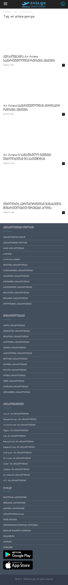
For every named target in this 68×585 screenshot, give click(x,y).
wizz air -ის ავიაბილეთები (16, 414)
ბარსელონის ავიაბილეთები (17, 353)
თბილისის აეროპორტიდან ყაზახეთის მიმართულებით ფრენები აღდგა (32, 206)
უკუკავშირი (9, 536)
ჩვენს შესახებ (10, 520)
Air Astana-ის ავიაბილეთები (16, 475)
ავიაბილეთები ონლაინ (15, 243)
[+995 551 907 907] (64, 5)
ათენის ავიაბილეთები (14, 348)
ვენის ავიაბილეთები (13, 381)
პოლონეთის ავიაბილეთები (17, 304)
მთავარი (6, 12)
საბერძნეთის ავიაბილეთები (17, 287)
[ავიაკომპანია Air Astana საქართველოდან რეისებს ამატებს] (34, 37)
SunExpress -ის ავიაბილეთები (17, 453)
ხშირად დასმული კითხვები (17, 531)
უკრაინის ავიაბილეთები (15, 298)
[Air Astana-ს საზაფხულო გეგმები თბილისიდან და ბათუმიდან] (34, 136)
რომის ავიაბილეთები (14, 376)
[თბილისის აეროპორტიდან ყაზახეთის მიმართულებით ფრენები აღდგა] (34, 185)
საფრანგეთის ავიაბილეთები (18, 271)
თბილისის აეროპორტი (15, 497)
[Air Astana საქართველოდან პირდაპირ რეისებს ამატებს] (34, 86)
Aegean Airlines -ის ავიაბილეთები (19, 447)
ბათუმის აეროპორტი (13, 508)
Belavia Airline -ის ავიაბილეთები (18, 442)
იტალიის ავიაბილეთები (15, 265)
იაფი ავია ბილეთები (13, 248)
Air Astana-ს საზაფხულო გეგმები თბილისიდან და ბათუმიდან (27, 157)
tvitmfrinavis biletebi (11, 259)
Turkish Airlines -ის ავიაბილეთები (19, 425)
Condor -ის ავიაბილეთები (15, 464)
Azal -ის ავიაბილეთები (14, 436)
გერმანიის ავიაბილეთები (16, 282)
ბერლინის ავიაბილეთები (16, 342)
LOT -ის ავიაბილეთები (14, 481)
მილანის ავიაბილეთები (15, 359)
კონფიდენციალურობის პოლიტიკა (20, 525)
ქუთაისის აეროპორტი (14, 503)
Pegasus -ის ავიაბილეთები (15, 430)
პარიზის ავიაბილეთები (15, 364)
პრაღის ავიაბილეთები (14, 370)
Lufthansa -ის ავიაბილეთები (16, 469)
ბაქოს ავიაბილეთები (14, 326)
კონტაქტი (7, 547)
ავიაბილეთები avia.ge (13, 514)
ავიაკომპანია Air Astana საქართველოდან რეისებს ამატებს (29, 59)
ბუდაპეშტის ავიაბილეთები (16, 392)
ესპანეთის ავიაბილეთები (16, 276)
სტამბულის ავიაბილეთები (16, 331)
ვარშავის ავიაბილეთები (15, 387)
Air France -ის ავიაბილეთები (17, 458)
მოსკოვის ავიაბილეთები (16, 337)
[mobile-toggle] (5, 4)
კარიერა (7, 542)
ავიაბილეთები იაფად (14, 237)
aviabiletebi (7, 254)
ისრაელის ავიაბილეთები (16, 293)
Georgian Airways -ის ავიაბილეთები (19, 419)
